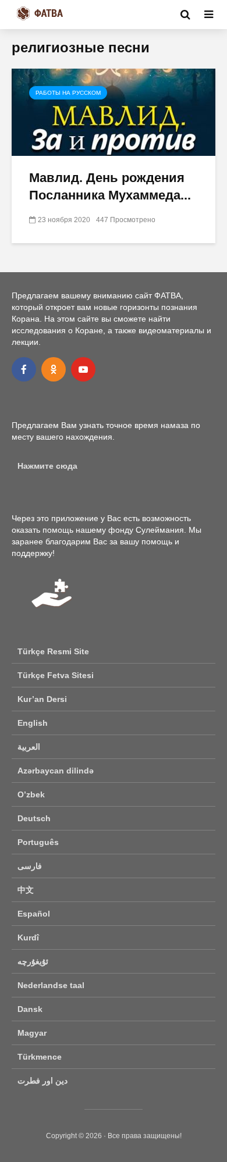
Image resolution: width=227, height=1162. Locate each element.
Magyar (32, 1033)
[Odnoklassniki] (53, 369)
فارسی (29, 866)
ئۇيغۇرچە (32, 961)
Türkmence (39, 1056)
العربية (28, 746)
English (32, 723)
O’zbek (31, 794)
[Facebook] (24, 369)
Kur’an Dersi (42, 699)
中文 (25, 889)
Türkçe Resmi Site (53, 651)
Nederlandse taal (50, 985)
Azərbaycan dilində (55, 770)
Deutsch (34, 818)
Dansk (29, 1009)
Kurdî (28, 937)
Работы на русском (68, 93)
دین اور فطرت (42, 1080)
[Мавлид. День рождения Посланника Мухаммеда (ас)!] (113, 111)
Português (38, 842)
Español (33, 913)
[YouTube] (83, 369)
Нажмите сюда (47, 465)
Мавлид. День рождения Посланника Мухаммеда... (110, 186)
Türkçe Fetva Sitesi (55, 675)
